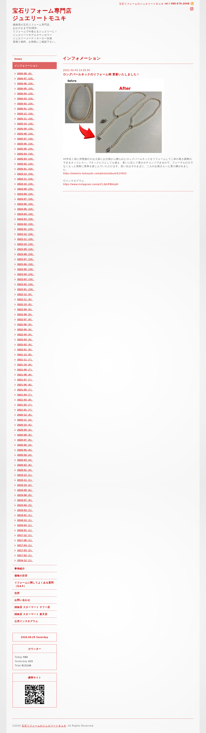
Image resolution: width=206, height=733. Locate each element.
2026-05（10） (25, 88)
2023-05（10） (25, 269)
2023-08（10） (25, 254)
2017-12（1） (25, 535)
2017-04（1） (25, 545)
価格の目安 (21, 575)
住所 (17, 593)
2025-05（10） (25, 149)
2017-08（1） (25, 540)
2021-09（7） (25, 369)
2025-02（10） (25, 164)
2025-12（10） (25, 113)
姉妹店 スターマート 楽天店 (30, 614)
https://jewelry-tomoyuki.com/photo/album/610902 (95, 173)
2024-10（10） (25, 184)
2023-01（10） (25, 289)
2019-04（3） (25, 505)
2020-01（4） (25, 470)
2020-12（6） (25, 415)
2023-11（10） (25, 239)
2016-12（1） (25, 560)
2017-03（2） (25, 550)
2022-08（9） (25, 314)
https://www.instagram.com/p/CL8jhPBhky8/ (90, 184)
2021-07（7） (25, 379)
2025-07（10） (25, 139)
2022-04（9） (25, 334)
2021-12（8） (25, 354)
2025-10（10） (25, 123)
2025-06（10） (25, 144)
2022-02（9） (25, 344)
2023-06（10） (25, 264)
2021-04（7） (25, 395)
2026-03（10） (25, 98)
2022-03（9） (25, 339)
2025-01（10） (25, 169)
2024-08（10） (25, 194)
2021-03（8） (25, 400)
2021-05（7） (25, 389)
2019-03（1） (25, 510)
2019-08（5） (25, 495)
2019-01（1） (25, 515)
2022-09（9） (25, 309)
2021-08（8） (25, 374)
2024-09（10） (25, 189)
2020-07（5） (25, 440)
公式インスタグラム (26, 621)
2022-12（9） (25, 294)
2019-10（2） (25, 485)
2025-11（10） (25, 118)
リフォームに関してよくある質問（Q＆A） (34, 584)
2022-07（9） (25, 319)
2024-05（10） (25, 209)
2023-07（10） (25, 259)
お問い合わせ (22, 600)
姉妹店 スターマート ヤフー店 (32, 607)
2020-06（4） (25, 445)
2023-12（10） (25, 234)
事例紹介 (19, 568)
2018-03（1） (25, 525)
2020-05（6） (25, 450)
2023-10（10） (25, 244)
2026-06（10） (25, 83)
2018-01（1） (25, 530)
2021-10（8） (25, 364)
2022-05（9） (25, 329)
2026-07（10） (25, 78)
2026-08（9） (25, 73)
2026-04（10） (25, 93)
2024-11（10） (25, 179)
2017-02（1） (25, 555)
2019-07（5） (25, 500)
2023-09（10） (25, 249)
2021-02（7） (25, 405)
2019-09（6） (25, 490)
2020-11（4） (25, 420)
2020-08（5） (25, 435)
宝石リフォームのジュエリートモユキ (44, 725)
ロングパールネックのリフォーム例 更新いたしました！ (101, 74)
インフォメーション (26, 65)
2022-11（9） (25, 299)
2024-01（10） (25, 229)
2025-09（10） (25, 128)
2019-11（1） (25, 480)
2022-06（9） (25, 324)
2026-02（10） (25, 103)
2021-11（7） (25, 359)
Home (18, 59)
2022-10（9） (25, 304)
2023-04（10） (25, 274)
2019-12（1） (25, 475)
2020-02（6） (25, 465)
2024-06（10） (25, 204)
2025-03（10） (25, 159)
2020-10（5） (25, 425)
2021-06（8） (25, 384)
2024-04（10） (25, 214)
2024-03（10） (25, 219)
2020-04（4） (25, 455)
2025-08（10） (25, 134)
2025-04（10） (25, 154)
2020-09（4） (25, 430)
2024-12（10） (25, 174)
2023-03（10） (25, 279)
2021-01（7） (25, 410)
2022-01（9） (25, 349)
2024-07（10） (25, 199)
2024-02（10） (25, 224)
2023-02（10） (25, 284)
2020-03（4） (25, 460)
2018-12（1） (25, 520)
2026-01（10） (25, 108)
